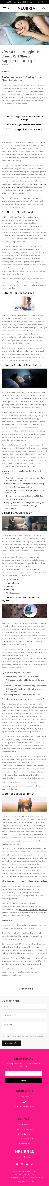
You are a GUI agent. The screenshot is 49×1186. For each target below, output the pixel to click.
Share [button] (6, 71)
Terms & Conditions (24, 1129)
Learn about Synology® (24, 1106)
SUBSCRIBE (23, 1081)
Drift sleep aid (33, 569)
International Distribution (24, 1139)
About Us (24, 1096)
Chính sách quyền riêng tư (17, 1178)
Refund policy (24, 1134)
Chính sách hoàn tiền (27, 1174)
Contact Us (24, 1144)
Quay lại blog (26, 988)
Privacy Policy (24, 1124)
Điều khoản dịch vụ (36, 1178)
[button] (9, 8)
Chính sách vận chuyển (25, 1181)
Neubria (21, 1171)
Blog (24, 1101)
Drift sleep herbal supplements (33, 909)
